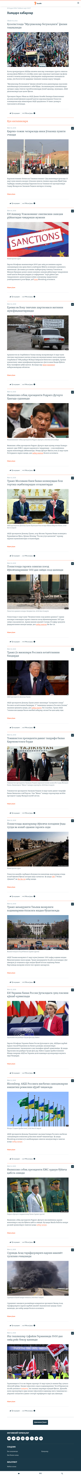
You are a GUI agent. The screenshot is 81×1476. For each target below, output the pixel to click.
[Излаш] (62, 1473)
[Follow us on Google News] (36, 1438)
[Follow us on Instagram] (23, 1438)
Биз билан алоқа (13, 1455)
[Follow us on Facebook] (18, 1438)
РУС (40, 1473)
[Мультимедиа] (19, 1473)
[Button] (15, 113)
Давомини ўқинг (40, 1422)
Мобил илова (11, 1467)
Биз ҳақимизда (12, 1451)
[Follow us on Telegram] (13, 1438)
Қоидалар (44, 1451)
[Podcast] (41, 1438)
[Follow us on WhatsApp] (27, 1438)
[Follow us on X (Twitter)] (32, 1438)
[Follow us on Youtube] (9, 1438)
